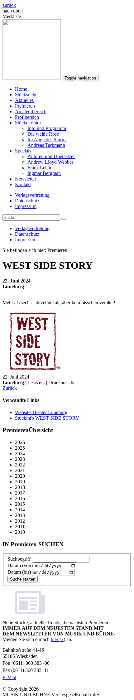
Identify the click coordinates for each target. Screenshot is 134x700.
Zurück (9, 388)
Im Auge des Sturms (47, 139)
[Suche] (63, 219)
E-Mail (9, 677)
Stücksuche (26, 94)
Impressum (25, 206)
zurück (9, 5)
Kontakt (23, 184)
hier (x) (58, 639)
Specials (23, 150)
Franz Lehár (39, 167)
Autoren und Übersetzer (51, 156)
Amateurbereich (30, 111)
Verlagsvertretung (32, 195)
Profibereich (27, 117)
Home (21, 89)
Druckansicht (61, 382)
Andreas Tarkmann (46, 145)
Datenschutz (27, 200)
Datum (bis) (19, 572)
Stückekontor (28, 122)
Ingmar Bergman (44, 173)
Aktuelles (24, 100)
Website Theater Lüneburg (41, 412)
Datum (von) (20, 565)
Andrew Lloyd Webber (50, 162)
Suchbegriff (19, 559)
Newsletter (25, 178)
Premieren (25, 106)
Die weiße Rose (43, 134)
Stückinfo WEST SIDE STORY (47, 418)
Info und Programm (46, 128)
